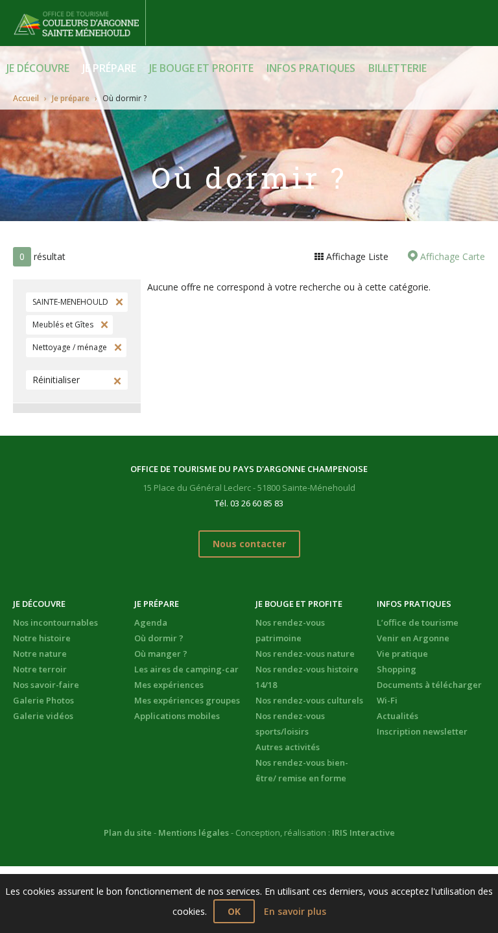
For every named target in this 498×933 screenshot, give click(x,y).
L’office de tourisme (417, 622)
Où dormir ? (159, 638)
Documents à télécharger (429, 685)
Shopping (396, 669)
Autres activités (287, 747)
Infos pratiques (311, 68)
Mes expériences (169, 685)
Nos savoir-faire (46, 685)
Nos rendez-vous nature (305, 653)
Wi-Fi (387, 700)
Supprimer (118, 302)
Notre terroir (40, 669)
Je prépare (109, 68)
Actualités (397, 716)
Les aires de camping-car (186, 669)
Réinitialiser (56, 379)
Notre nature (40, 653)
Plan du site (128, 832)
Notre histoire (42, 638)
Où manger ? (160, 653)
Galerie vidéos (43, 716)
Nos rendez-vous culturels (309, 700)
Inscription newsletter (422, 731)
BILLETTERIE (397, 68)
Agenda (150, 622)
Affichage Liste (356, 256)
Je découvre (37, 68)
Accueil (26, 98)
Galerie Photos (43, 700)
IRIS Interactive (363, 832)
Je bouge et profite (201, 68)
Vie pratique (402, 653)
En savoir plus (295, 911)
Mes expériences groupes (187, 700)
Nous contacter (249, 543)
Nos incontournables (55, 622)
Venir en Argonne (413, 638)
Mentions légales (193, 832)
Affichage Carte (451, 256)
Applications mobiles (177, 716)
